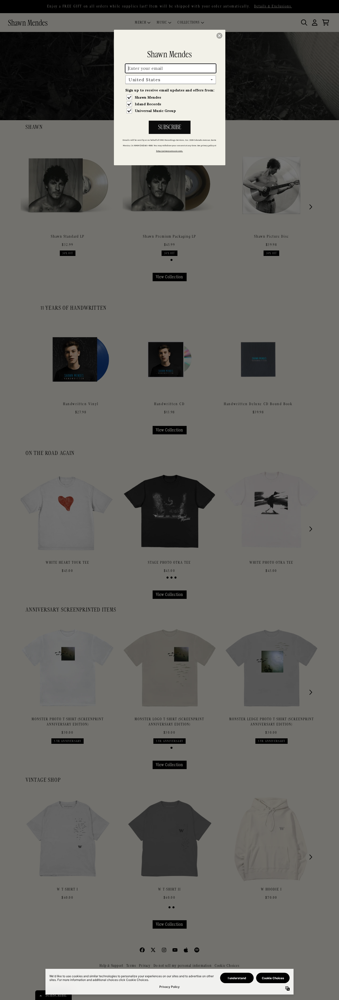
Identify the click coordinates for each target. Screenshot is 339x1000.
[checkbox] (171, 97)
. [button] (169, 127)
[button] (219, 36)
